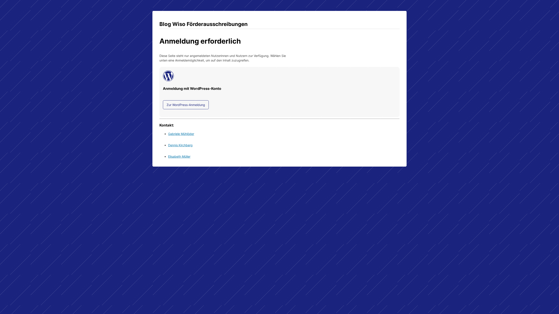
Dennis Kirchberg (180, 145)
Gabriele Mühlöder (181, 134)
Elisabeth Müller (179, 156)
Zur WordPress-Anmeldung (186, 105)
